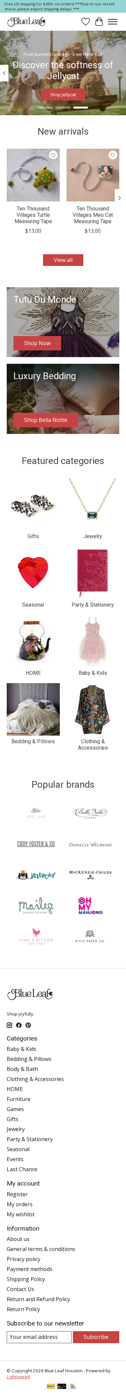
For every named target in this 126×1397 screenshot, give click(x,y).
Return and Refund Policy (38, 1299)
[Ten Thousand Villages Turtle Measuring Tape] (33, 175)
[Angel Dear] (36, 814)
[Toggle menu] (112, 21)
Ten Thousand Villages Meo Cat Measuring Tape (93, 214)
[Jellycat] (36, 876)
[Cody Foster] (36, 845)
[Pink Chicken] (36, 937)
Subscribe (96, 1337)
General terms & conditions (41, 1249)
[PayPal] (51, 1387)
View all (63, 260)
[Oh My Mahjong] (90, 906)
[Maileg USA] (36, 906)
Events (15, 1159)
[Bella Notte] (90, 814)
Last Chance (22, 1169)
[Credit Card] (72, 1387)
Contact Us (20, 1289)
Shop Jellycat (63, 95)
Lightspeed (18, 1377)
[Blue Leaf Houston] (26, 22)
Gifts (33, 536)
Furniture (19, 1099)
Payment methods (29, 1269)
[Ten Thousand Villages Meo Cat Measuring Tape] (93, 175)
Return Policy (23, 1309)
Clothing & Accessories (93, 744)
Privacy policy (23, 1259)
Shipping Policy (26, 1279)
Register (17, 1194)
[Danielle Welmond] (90, 845)
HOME (33, 673)
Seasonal (33, 605)
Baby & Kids (93, 673)
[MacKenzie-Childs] (90, 876)
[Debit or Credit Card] (61, 1387)
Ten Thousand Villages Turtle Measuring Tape (33, 214)
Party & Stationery (93, 605)
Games (15, 1109)
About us (18, 1239)
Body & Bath (22, 1069)
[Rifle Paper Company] (90, 937)
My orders (20, 1204)
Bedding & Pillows (33, 741)
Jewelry (92, 536)
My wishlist (21, 1214)
